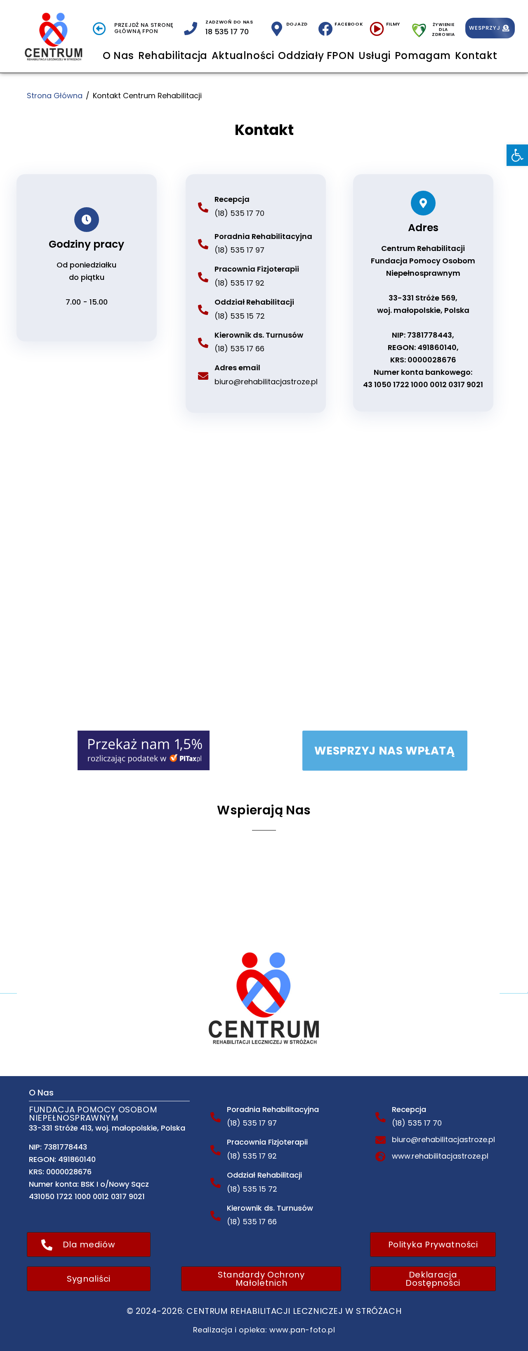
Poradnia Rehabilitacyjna (263, 236)
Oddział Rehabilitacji (254, 302)
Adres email (237, 367)
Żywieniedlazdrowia (443, 29)
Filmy (393, 24)
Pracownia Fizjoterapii (256, 269)
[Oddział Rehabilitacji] (203, 310)
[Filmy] (377, 28)
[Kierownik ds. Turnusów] (203, 343)
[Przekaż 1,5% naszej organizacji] (144, 750)
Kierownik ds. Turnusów (258, 335)
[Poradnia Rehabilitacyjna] (203, 244)
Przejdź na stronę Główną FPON (144, 28)
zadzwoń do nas (229, 22)
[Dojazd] (277, 28)
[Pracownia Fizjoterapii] (203, 277)
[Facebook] (325, 28)
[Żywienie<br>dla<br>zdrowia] (419, 28)
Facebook (349, 24)
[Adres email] (203, 376)
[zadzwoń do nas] (190, 28)
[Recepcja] (203, 207)
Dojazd (297, 24)
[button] (517, 155)
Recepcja (232, 199)
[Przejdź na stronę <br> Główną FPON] (99, 28)
